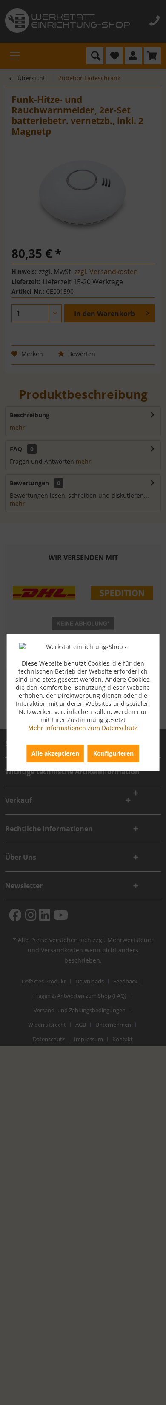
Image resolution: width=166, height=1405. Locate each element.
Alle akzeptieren (55, 753)
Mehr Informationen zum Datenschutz (82, 728)
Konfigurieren (113, 753)
